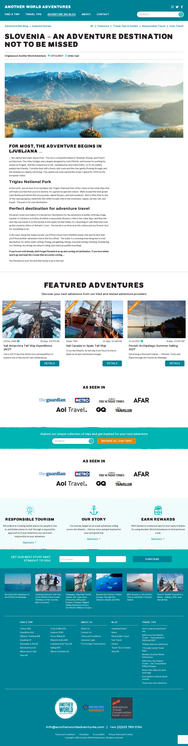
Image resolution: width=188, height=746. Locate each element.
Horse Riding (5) (57, 636)
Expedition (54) (27, 632)
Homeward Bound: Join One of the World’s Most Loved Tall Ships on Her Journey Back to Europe (48, 598)
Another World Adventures (38, 6)
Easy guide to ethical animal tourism (154, 677)
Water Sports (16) (28, 651)
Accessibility (99, 734)
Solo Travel (176, 26)
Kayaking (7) (25, 640)
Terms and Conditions (91, 636)
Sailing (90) (55, 647)
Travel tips (33, 14)
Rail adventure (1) (28, 647)
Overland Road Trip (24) (61, 643)
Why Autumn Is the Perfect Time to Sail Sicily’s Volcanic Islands (139, 597)
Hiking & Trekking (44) (30, 636)
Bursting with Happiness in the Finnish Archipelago (17, 595)
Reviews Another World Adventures (153, 655)
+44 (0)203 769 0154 (126, 727)
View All (23, 655)
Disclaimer (84, 734)
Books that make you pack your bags (154, 671)
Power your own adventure (154, 683)
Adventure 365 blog (61, 14)
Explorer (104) (56, 632)
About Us (85, 628)
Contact (103, 14)
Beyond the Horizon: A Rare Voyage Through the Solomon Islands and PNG (109, 597)
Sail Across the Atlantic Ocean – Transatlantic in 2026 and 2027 (153, 637)
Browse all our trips (116, 441)
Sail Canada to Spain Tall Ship (86, 345)
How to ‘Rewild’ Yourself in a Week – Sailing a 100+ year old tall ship (170, 597)
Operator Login (88, 640)
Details (49, 363)
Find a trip (12, 14)
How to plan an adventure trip (154, 629)
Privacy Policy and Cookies (121, 734)
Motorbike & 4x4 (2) (29, 643)
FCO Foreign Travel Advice (93, 643)
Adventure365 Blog (16, 26)
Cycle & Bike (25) (58, 628)
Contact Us (86, 632)
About (86, 14)
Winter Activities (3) (59, 651)
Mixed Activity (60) (59, 640)
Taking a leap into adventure (155, 644)
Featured (103, 26)
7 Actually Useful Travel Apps (153, 649)
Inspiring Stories (119, 628)
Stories (114, 643)
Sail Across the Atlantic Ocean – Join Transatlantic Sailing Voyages (154, 663)
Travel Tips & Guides (125, 26)
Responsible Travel (153, 26)
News (114, 632)
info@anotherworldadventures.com (75, 727)
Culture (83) (25, 628)
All (91, 26)
